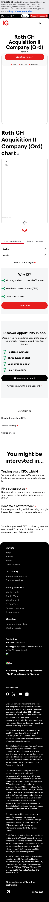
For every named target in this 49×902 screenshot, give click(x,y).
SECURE (24, 64)
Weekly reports (13, 627)
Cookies (34, 674)
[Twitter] (14, 694)
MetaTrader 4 (12, 600)
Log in (24, 16)
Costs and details (12, 241)
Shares (9, 560)
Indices (9, 556)
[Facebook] (7, 694)
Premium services (14, 580)
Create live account (39, 16)
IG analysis (11, 619)
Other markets (13, 564)
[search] (40, 23)
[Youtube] (20, 694)
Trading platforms (15, 587)
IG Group (10, 882)
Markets (10, 547)
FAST (15, 64)
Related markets (35, 241)
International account (16, 576)
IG (7, 670)
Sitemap (13, 670)
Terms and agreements (30, 670)
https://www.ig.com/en (20, 11)
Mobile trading (13, 592)
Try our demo (12, 612)
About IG (24, 674)
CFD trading (12, 571)
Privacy (15, 674)
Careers (20, 882)
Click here (20, 642)
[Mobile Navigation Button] (45, 23)
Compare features (15, 608)
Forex (8, 552)
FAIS (8, 674)
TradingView (12, 596)
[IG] (6, 23)
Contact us (11, 639)
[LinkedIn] (27, 694)
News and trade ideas (16, 624)
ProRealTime (12, 604)
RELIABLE (34, 64)
